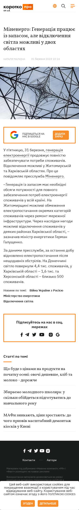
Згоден (28, 503)
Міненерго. (55, 176)
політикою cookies (62, 494)
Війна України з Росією (46, 290)
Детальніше (48, 503)
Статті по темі (15, 356)
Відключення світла (18, 301)
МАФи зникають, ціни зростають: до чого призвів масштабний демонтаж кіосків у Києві (37, 421)
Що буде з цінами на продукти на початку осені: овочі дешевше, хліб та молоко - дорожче (37, 374)
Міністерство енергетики (21, 296)
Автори (52, 460)
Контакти (28, 460)
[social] (22, 335)
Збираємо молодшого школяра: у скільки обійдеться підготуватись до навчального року (37, 397)
